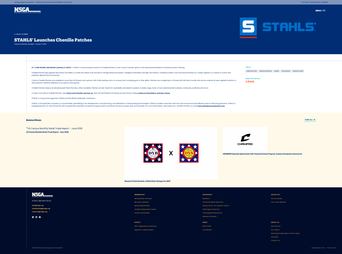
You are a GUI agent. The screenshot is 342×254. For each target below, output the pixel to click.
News (205, 222)
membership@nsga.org (41, 208)
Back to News (22, 34)
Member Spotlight (27, 44)
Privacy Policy (332, 248)
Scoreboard (207, 230)
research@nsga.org (39, 212)
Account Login (307, 2)
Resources (207, 195)
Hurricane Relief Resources (213, 202)
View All (309, 120)
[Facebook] (246, 82)
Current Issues (276, 198)
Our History (275, 230)
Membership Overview (143, 198)
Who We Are (275, 226)
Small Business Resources (212, 213)
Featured (17, 44)
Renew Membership (142, 206)
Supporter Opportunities (143, 230)
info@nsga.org (37, 205)
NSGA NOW (207, 226)
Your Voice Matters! (278, 202)
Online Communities (142, 213)
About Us (275, 222)
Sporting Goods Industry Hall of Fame (285, 233)
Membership (139, 195)
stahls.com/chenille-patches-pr (79, 93)
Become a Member (321, 2)
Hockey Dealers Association (24, 2)
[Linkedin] (249, 82)
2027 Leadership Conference (145, 226)
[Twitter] (251, 82)
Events (137, 222)
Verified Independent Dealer (145, 209)
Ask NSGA (274, 237)
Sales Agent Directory (211, 209)
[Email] (253, 82)
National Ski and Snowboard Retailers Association (54, 2)
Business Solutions (209, 216)
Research (206, 198)
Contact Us (275, 240)
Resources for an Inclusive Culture (216, 206)
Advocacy (275, 195)
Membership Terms (318, 248)
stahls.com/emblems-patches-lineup (154, 93)
